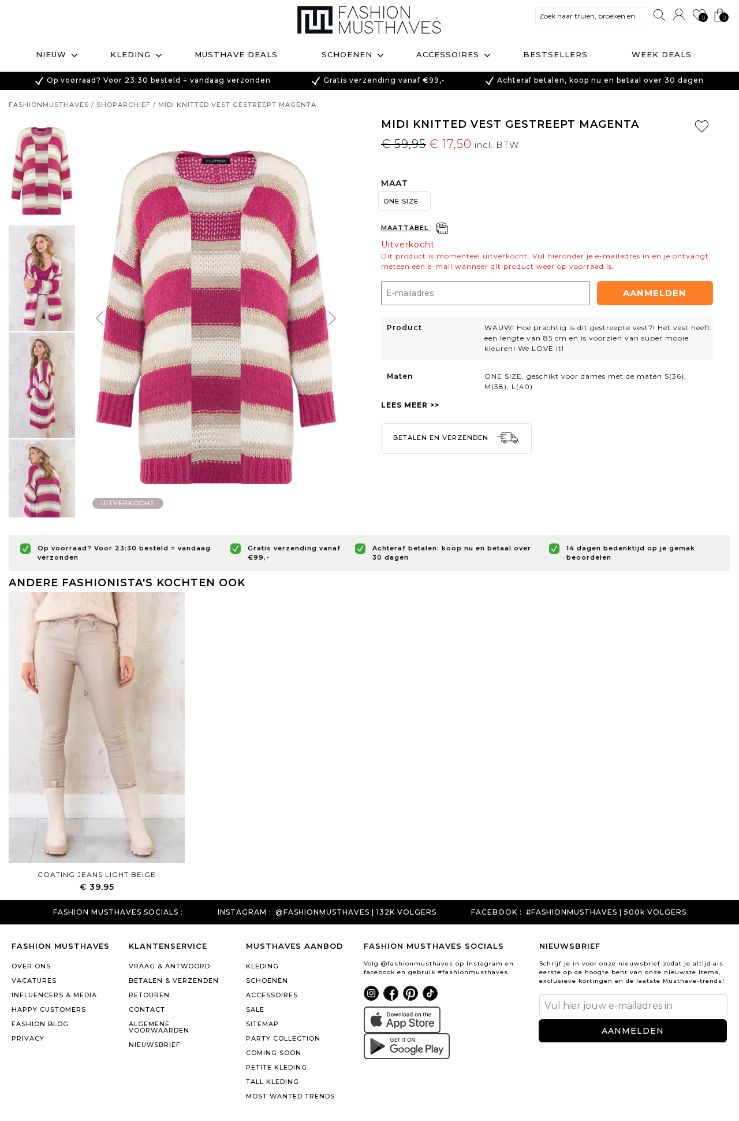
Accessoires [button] (447, 54)
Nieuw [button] (51, 54)
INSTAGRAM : (244, 912)
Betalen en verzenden (442, 438)
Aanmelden (654, 292)
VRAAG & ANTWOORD (169, 966)
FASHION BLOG (40, 1024)
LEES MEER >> (410, 405)
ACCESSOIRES (272, 995)
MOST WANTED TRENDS (290, 1096)
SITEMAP (262, 1024)
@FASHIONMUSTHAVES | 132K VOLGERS (355, 912)
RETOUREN (149, 995)
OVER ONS (31, 966)
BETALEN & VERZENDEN (174, 980)
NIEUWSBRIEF (155, 1045)
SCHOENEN (267, 980)
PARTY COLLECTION (283, 1038)
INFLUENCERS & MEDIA (54, 995)
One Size (401, 201)
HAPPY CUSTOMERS (49, 1009)
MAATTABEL (406, 228)
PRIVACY (28, 1038)
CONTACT (147, 1009)
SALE (255, 1009)
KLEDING (262, 966)
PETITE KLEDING (276, 1067)
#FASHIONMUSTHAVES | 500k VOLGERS (606, 912)
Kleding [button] (130, 54)
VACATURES (34, 980)
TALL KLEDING (272, 1082)
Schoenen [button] (347, 54)
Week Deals (662, 54)
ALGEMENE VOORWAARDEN (159, 1027)
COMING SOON (273, 1053)
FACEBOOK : (496, 912)
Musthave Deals (236, 54)
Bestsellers (555, 54)
